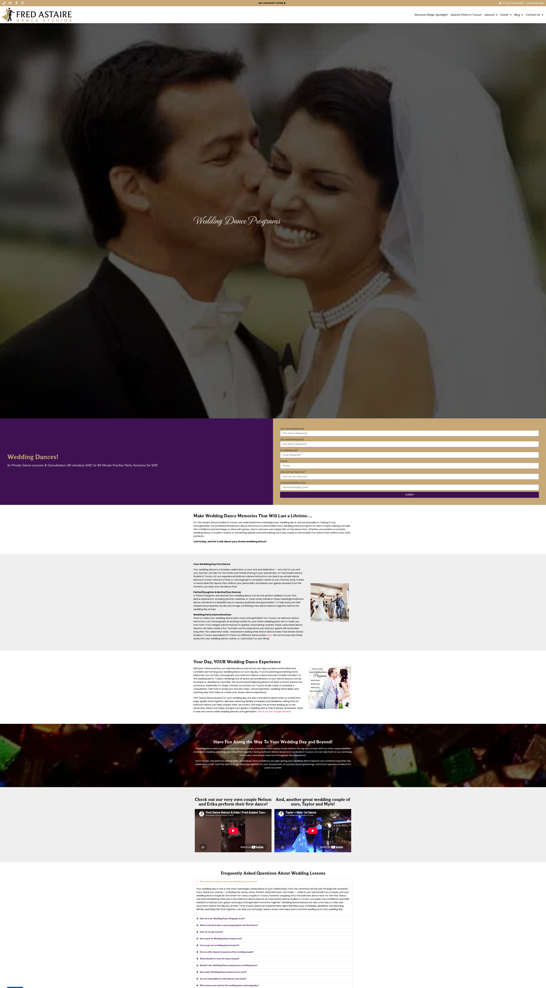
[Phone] (4, 3)
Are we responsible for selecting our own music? (223, 978)
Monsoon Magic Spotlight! (431, 14)
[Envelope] (10, 3)
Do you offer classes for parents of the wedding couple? (227, 952)
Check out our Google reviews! (274, 711)
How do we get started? (211, 932)
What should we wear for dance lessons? (219, 958)
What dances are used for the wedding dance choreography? (229, 985)
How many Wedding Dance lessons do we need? (223, 972)
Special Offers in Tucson (466, 14)
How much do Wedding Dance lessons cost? (221, 938)
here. (269, 635)
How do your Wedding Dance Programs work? (222, 918)
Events (504, 14)
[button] (273, 881)
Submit (409, 495)
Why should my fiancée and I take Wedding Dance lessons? (228, 881)
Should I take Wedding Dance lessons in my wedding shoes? (228, 965)
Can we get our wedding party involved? (219, 945)
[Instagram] (22, 3)
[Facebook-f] (16, 3)
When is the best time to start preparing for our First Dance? (229, 925)
